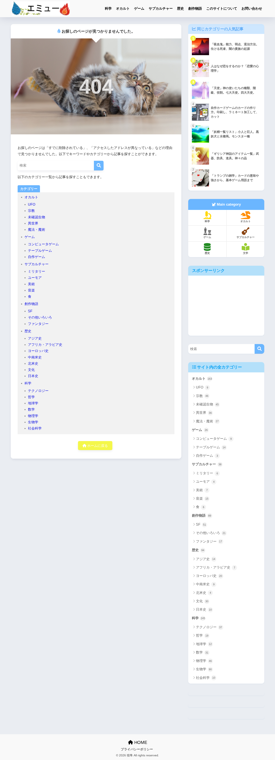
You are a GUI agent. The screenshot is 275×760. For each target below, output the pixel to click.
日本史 (33, 376)
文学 (245, 253)
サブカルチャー (161, 8)
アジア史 (35, 338)
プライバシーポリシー (137, 749)
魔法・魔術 (36, 229)
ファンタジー (38, 324)
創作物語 (195, 8)
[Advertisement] (226, 306)
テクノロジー (38, 391)
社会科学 (35, 428)
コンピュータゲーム (43, 244)
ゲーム (139, 8)
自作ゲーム (36, 257)
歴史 (180, 8)
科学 (108, 8)
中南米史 (35, 357)
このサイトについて (221, 8)
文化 (31, 370)
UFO (31, 204)
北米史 (33, 363)
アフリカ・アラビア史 (45, 344)
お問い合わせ (251, 8)
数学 (31, 409)
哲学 (31, 397)
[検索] (99, 165)
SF (30, 311)
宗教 (31, 210)
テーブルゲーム (40, 250)
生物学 (33, 422)
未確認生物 (36, 217)
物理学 (33, 416)
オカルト (123, 8)
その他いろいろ (40, 317)
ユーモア (35, 277)
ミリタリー (36, 271)
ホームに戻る (97, 446)
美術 (31, 284)
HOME (140, 742)
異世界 (33, 223)
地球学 (33, 403)
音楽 (31, 290)
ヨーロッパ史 (38, 351)
